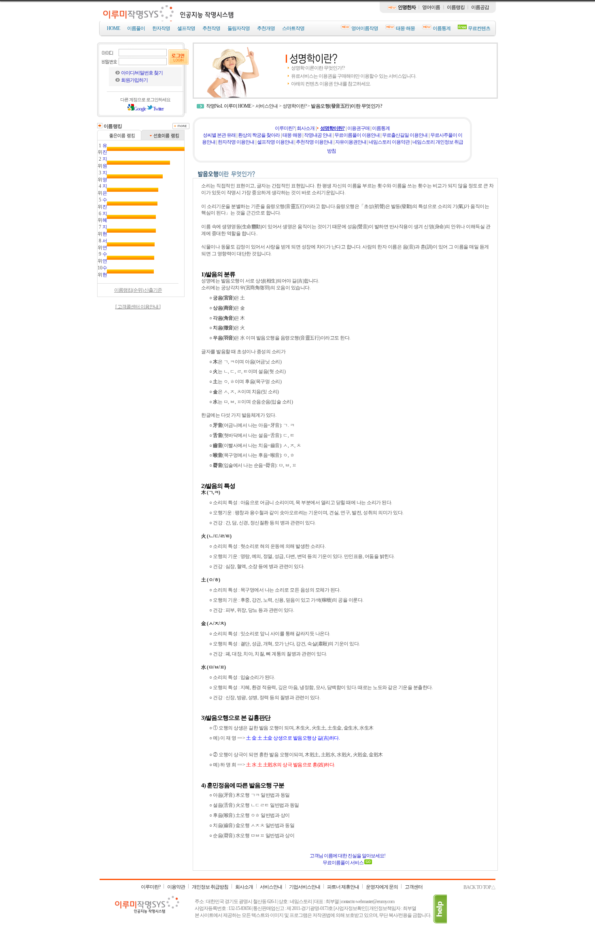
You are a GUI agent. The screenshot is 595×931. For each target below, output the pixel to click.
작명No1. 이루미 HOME (228, 106)
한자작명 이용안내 (236, 142)
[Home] (181, 19)
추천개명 (266, 28)
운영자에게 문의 (382, 887)
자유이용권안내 (350, 142)
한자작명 (161, 28)
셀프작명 (186, 28)
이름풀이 (136, 28)
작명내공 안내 (318, 135)
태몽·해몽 (405, 28)
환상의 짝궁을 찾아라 (259, 135)
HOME (113, 28)
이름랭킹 (456, 7)
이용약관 (176, 887)
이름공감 (480, 7)
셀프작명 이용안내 (275, 142)
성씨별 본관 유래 (219, 135)
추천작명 (211, 28)
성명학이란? (294, 106)
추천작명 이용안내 (314, 142)
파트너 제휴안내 (343, 887)
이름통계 (441, 28)
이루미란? (284, 128)
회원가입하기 (134, 80)
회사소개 (305, 128)
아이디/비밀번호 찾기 (142, 73)
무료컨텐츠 (479, 28)
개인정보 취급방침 (210, 887)
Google (140, 109)
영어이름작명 (364, 28)
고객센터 (414, 887)
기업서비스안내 (304, 887)
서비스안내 (266, 106)
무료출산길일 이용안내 (404, 135)
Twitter (158, 109)
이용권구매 (358, 128)
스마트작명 (293, 28)
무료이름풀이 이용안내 (357, 135)
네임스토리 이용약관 (389, 142)
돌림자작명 (238, 28)
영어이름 (431, 7)
